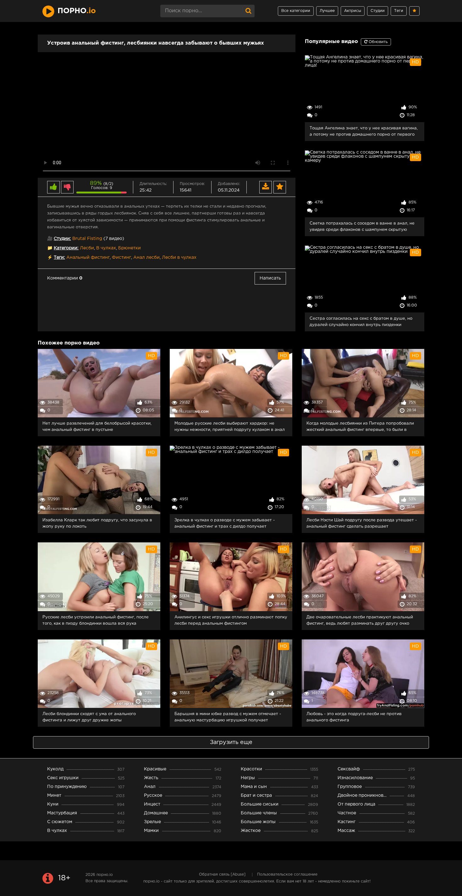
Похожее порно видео (69, 343)
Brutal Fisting (87, 239)
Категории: (66, 248)
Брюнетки (129, 248)
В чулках (106, 248)
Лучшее (327, 11)
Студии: (62, 239)
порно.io (104, 875)
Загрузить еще (231, 742)
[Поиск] (248, 11)
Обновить (377, 42)
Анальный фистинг (88, 257)
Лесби (87, 248)
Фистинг (121, 257)
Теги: (59, 257)
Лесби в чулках (179, 257)
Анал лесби (146, 257)
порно (77, 11)
